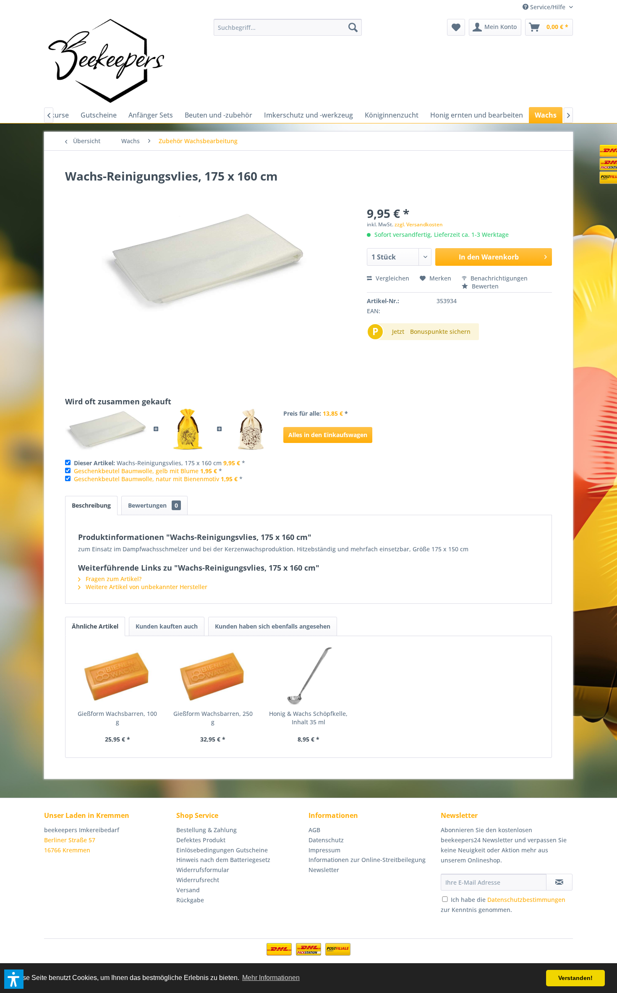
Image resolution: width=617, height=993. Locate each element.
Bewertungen (153, 505)
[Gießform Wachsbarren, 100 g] (117, 676)
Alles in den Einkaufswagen (327, 435)
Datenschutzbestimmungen (526, 900)
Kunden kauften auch (167, 626)
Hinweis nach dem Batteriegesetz (223, 860)
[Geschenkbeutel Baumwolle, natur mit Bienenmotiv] (251, 430)
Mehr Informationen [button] (271, 977)
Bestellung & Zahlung (206, 830)
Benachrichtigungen (498, 278)
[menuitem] (288, 27)
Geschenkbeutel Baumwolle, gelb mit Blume (136, 471)
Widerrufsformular (202, 870)
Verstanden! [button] (575, 978)
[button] (14, 979)
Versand (188, 890)
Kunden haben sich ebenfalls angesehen (272, 626)
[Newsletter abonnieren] (559, 882)
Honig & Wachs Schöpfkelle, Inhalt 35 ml (308, 718)
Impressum (324, 850)
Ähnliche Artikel (95, 626)
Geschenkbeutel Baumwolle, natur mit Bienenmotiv (146, 479)
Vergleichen (391, 278)
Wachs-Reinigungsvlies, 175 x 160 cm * (159, 463)
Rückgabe (190, 900)
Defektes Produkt (200, 840)
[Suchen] (353, 27)
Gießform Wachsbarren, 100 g (117, 718)
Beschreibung (91, 505)
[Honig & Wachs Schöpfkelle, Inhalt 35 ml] (308, 676)
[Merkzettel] (456, 27)
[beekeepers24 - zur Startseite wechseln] (106, 61)
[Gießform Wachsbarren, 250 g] (213, 676)
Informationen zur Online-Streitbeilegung (367, 860)
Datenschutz (326, 840)
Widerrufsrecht (197, 880)
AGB (314, 830)
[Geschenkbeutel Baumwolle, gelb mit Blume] (187, 430)
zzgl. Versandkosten (419, 224)
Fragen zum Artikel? (112, 579)
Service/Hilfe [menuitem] (547, 7)
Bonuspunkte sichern (440, 331)
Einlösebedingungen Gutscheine (222, 850)
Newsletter (323, 870)
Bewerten (484, 286)
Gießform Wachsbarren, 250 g (213, 718)
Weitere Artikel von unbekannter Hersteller (145, 587)
